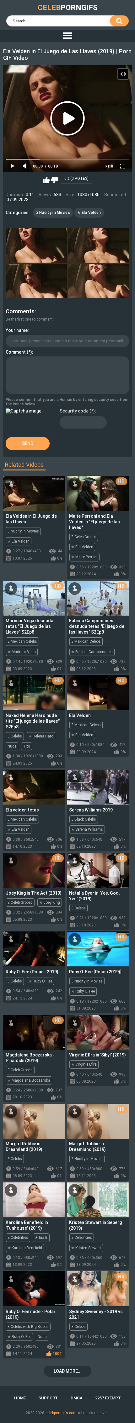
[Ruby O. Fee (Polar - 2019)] (34, 948)
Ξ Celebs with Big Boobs (28, 1326)
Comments (20, 311)
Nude (12, 746)
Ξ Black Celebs (83, 819)
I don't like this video (54, 180)
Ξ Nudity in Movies (53, 212)
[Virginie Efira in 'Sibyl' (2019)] (98, 1032)
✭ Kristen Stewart (86, 1248)
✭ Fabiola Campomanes (92, 652)
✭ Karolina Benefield (25, 1248)
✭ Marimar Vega (22, 652)
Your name (17, 330)
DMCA (77, 1398)
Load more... (68, 1371)
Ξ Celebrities (18, 1237)
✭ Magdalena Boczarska (29, 1080)
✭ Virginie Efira (84, 1064)
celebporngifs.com (61, 1413)
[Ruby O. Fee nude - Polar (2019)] (34, 1288)
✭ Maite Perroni (84, 557)
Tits (26, 746)
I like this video (46, 180)
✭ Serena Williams (87, 829)
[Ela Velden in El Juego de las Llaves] (34, 493)
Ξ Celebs (15, 736)
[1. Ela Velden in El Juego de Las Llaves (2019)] (37, 245)
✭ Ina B (41, 1237)
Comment (16, 352)
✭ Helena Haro (41, 736)
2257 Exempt (108, 1398)
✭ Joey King (49, 902)
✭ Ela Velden (89, 212)
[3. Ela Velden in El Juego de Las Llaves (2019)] (37, 281)
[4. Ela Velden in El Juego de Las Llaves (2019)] (98, 281)
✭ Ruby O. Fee (40, 981)
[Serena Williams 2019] (98, 787)
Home (20, 1398)
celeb (68, 7)
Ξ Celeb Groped (83, 537)
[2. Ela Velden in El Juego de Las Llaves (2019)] (98, 245)
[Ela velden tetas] (34, 787)
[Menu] (67, 36)
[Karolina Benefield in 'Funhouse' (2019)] (34, 1199)
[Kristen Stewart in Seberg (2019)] (98, 1199)
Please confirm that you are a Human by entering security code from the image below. (67, 401)
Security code (74, 410)
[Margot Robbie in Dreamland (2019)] (34, 1121)
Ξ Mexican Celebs (22, 641)
